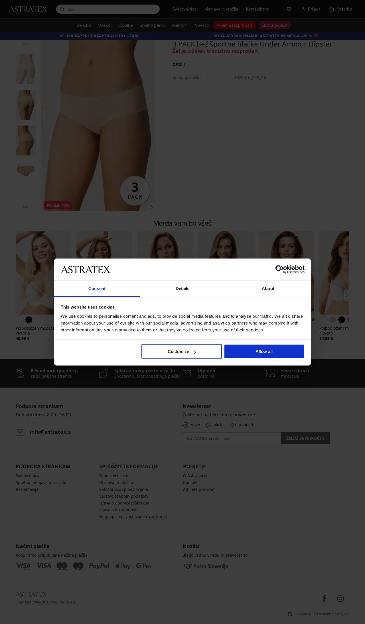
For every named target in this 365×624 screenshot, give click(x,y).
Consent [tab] (97, 288)
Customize (178, 351)
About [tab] (268, 288)
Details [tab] (183, 288)
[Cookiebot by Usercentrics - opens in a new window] (280, 269)
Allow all (264, 351)
